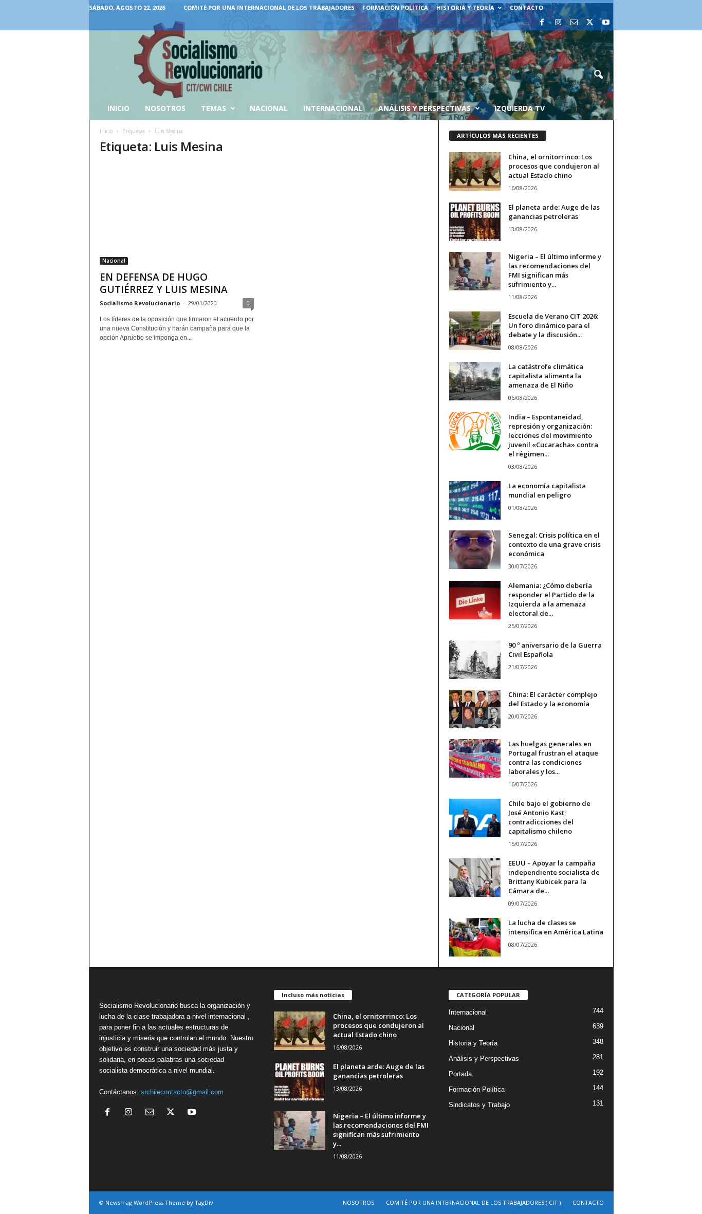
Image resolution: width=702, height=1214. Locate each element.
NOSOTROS (358, 1202)
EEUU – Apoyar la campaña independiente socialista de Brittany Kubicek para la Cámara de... (554, 876)
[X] (590, 22)
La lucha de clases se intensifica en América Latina (555, 927)
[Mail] (574, 22)
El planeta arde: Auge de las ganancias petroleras (554, 212)
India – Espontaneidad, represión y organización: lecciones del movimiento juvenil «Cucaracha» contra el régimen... (553, 435)
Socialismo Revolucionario (140, 303)
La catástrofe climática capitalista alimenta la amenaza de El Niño (545, 376)
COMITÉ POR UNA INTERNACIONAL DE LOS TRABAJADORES (269, 7)
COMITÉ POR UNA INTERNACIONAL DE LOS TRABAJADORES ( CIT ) (473, 1202)
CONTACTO (526, 7)
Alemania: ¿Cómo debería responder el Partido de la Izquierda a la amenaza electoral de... (551, 599)
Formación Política (395, 7)
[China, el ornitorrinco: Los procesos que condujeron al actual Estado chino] (475, 171)
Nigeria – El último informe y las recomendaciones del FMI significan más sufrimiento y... (554, 270)
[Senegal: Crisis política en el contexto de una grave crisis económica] (475, 549)
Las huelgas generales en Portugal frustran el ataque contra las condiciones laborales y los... (553, 757)
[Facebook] (542, 22)
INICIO (118, 108)
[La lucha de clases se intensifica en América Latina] (475, 937)
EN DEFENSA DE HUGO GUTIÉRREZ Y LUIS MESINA (164, 283)
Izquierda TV (519, 108)
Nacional (269, 108)
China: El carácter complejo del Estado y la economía (552, 699)
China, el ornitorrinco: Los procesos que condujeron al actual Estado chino (553, 166)
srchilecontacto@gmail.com (182, 1092)
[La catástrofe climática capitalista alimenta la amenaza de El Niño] (475, 381)
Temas (213, 108)
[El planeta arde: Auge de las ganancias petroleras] (475, 222)
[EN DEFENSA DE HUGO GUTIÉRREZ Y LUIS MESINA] (177, 215)
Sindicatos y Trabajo (479, 1105)
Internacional (333, 108)
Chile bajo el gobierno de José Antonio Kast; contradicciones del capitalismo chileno (549, 817)
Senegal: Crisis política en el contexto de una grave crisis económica (554, 544)
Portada (460, 1074)
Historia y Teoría (465, 7)
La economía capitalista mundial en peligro (547, 490)
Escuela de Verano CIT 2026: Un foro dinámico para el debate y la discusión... (553, 325)
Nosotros (165, 108)
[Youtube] (606, 22)
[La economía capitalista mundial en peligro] (475, 500)
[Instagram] (558, 22)
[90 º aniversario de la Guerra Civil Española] (475, 659)
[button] (598, 75)
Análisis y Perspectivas (424, 108)
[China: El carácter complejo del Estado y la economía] (475, 709)
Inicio (106, 131)
